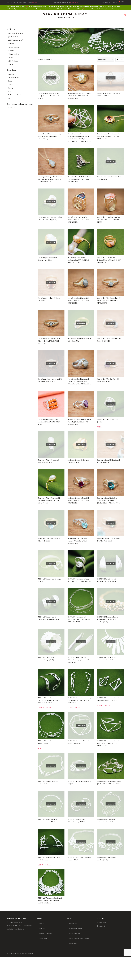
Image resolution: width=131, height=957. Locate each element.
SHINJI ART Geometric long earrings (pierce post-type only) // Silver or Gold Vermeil (79, 700)
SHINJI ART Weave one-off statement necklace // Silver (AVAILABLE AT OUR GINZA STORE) (50, 900)
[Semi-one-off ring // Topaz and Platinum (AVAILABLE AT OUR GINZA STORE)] (81, 523)
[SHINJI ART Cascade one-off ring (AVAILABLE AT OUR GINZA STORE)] (81, 563)
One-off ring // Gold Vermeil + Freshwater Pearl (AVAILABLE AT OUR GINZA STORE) (78, 260)
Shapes (10, 58)
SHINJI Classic (13, 61)
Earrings (10, 88)
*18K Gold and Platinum (15, 33)
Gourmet (11, 51)
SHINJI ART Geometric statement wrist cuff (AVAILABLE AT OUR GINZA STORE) (108, 743)
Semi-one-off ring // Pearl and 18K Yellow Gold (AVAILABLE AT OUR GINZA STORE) (49, 500)
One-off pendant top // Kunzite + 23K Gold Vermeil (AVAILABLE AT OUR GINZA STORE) (109, 136)
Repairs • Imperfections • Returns (79, 938)
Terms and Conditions (45, 933)
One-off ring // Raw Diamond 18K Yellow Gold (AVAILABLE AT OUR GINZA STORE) (78, 300)
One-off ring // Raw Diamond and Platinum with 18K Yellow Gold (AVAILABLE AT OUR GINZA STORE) (79, 381)
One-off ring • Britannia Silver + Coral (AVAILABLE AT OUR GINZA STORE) (49, 421)
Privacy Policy (43, 938)
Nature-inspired (13, 54)
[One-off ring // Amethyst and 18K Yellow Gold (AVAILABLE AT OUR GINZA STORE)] (81, 201)
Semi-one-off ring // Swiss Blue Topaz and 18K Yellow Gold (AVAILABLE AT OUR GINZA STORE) (109, 500)
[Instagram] (8, 2)
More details (74, 2)
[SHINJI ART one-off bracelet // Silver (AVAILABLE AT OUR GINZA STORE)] (110, 766)
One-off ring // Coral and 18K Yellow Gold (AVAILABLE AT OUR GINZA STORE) (108, 219)
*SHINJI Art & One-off (15, 40)
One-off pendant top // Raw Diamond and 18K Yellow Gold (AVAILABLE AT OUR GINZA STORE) (50, 179)
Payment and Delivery (75, 928)
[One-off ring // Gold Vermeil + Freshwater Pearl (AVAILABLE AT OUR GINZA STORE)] (81, 242)
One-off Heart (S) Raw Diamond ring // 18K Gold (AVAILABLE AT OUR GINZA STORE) (49, 136)
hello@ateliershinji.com (17, 929)
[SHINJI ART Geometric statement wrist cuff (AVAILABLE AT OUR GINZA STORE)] (110, 725)
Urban (10, 64)
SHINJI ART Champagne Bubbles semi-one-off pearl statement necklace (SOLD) (107, 619)
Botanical (11, 44)
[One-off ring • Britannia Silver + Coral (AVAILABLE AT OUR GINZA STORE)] (51, 404)
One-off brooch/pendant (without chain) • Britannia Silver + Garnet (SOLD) (48, 95)
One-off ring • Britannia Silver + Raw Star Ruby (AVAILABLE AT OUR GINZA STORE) (79, 421)
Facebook (102, 926)
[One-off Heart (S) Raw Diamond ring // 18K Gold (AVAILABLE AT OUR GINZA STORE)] (51, 118)
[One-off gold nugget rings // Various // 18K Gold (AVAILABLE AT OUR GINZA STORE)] (81, 78)
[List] (122, 60)
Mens (9, 91)
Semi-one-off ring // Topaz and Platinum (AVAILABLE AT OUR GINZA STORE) (77, 541)
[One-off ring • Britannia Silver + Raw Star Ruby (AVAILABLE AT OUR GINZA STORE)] (81, 404)
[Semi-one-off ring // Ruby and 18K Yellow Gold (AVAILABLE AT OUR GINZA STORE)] (81, 482)
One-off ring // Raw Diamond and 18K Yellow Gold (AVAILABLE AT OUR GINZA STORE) (109, 300)
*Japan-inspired (13, 37)
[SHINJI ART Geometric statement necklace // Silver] (51, 725)
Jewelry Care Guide (74, 933)
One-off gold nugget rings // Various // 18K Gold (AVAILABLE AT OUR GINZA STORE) (79, 95)
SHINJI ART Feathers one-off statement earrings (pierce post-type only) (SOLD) (79, 659)
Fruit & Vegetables (14, 47)
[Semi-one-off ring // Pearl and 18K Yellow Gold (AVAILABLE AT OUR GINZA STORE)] (51, 482)
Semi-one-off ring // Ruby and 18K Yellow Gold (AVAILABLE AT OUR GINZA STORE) (78, 500)
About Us (41, 923)
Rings (9, 98)
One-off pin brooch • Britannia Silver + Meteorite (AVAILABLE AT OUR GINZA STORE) (79, 179)
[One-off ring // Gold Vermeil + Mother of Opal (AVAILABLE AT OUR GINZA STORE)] (110, 242)
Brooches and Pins (13, 77)
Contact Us (42, 928)
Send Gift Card (12, 108)
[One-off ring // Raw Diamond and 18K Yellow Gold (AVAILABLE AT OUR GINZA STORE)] (110, 282)
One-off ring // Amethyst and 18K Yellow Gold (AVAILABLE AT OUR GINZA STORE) (78, 219)
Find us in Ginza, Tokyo (19, 2)
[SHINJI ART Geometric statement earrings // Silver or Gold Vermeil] (110, 682)
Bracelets (11, 74)
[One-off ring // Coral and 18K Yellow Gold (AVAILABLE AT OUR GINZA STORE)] (110, 201)
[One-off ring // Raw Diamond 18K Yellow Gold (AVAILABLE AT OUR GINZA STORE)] (81, 282)
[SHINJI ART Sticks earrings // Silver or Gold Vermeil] (51, 842)
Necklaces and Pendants (15, 95)
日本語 (122, 1)
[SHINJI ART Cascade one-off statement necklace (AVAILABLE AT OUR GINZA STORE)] (81, 601)
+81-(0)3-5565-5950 (16, 922)
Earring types (73, 943)
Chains (10, 81)
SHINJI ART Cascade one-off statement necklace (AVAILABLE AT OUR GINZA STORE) (79, 619)
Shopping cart (73, 923)
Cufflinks (10, 84)
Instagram (102, 922)
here (27, 6)
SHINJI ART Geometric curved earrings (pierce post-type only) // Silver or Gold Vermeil (49, 700)
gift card (34, 2)
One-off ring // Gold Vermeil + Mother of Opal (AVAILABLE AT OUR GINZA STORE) (109, 260)
